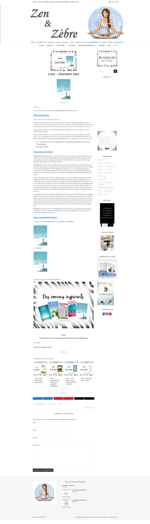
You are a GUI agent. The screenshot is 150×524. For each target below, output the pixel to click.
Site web (35, 437)
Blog (77, 2)
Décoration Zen (111, 166)
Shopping (60, 404)
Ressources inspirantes (62, 2)
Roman (53, 404)
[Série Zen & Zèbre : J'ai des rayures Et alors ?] (109, 225)
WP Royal (43, 517)
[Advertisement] (107, 102)
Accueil (35, 2)
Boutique (52, 2)
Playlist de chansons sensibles (105, 183)
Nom (34, 422)
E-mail (35, 430)
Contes (100, 166)
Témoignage (108, 191)
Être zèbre (46, 2)
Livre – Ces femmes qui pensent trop (39, 380)
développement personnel (39, 404)
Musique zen (102, 176)
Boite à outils (102, 159)
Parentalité (102, 179)
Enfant (100, 169)
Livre (48, 404)
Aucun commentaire (89, 407)
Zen (106, 194)
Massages (107, 172)
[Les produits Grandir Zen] (109, 249)
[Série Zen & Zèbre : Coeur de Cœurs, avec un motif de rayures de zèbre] (103, 225)
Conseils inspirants (104, 163)
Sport (100, 191)
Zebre (100, 194)
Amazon (39, 248)
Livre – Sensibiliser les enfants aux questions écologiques (55, 382)
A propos (72, 2)
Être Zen (40, 2)
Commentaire (36, 445)
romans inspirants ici (54, 279)
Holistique (109, 169)
